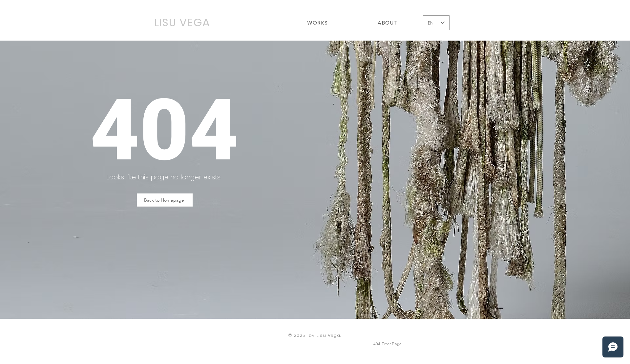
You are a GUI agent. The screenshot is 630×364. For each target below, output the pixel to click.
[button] (318, 22)
